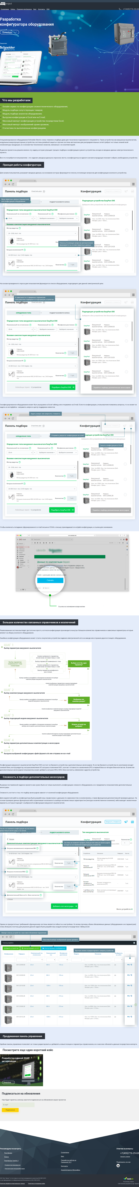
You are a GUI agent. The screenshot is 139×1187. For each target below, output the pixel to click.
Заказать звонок (125, 1156)
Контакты (41, 9)
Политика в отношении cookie (36, 1183)
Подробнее (7, 32)
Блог (34, 9)
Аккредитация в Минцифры (70, 1170)
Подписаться (10, 1110)
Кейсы (13, 9)
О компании (5, 9)
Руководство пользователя (12, 1165)
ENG (48, 9)
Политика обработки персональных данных (12, 1183)
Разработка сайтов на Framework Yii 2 (68, 1161)
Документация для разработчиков (15, 1168)
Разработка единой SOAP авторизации (16, 1060)
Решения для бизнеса (24, 9)
